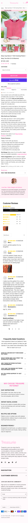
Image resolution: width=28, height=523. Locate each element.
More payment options (14, 83)
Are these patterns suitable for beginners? (11, 363)
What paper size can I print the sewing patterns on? (12, 358)
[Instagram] (6, 462)
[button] (6, 214)
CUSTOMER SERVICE (9, 475)
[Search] (23, 3)
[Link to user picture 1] (7, 268)
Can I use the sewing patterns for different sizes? (11, 369)
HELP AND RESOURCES (8, 173)
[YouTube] (10, 462)
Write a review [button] (14, 210)
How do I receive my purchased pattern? (12, 353)
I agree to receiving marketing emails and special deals (14, 498)
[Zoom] (23, 12)
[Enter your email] (25, 494)
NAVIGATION (6, 470)
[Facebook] (2, 462)
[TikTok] (17, 462)
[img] (12, 240)
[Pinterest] (13, 462)
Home (2, 7)
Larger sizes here (22, 154)
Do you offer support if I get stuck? (11, 374)
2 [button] (12, 329)
